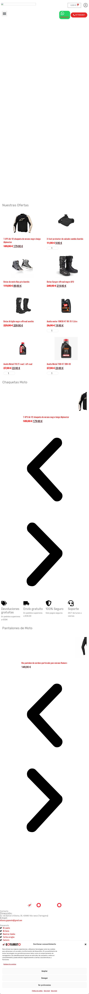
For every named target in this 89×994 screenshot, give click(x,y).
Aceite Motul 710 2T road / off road (17, 363)
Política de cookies (37, 991)
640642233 (64, 17)
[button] (85, 944)
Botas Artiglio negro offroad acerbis (18, 321)
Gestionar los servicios (9, 964)
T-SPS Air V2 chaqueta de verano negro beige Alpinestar (46, 417)
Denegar (44, 978)
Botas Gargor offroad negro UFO (60, 281)
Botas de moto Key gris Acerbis (16, 281)
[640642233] (62, 13)
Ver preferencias (44, 985)
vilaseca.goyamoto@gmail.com (11, 920)
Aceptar (45, 971)
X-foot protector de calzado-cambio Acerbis (65, 238)
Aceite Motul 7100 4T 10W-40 (59, 363)
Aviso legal (47, 991)
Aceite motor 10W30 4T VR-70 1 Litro (62, 321)
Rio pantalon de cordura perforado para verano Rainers (44, 662)
